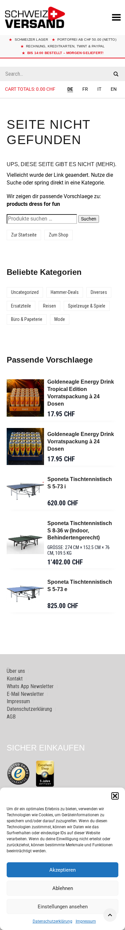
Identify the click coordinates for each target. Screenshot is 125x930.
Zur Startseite (24, 235)
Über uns (16, 671)
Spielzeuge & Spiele (86, 306)
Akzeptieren (62, 870)
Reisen (49, 306)
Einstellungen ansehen (63, 907)
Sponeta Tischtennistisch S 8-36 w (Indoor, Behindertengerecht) (79, 530)
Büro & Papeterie (26, 319)
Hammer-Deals (65, 292)
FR (85, 89)
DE (70, 89)
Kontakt (15, 678)
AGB (11, 717)
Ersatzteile (21, 306)
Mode (59, 319)
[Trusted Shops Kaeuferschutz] (18, 773)
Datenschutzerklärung (52, 921)
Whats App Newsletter (30, 686)
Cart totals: (30, 89)
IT (99, 89)
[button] (115, 796)
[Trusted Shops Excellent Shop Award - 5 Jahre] (45, 773)
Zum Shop (58, 235)
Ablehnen (62, 888)
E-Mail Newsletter (25, 694)
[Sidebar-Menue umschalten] (62, 98)
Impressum (86, 921)
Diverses (99, 292)
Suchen (88, 218)
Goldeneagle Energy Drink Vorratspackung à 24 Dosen (80, 441)
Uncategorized (25, 292)
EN (114, 89)
